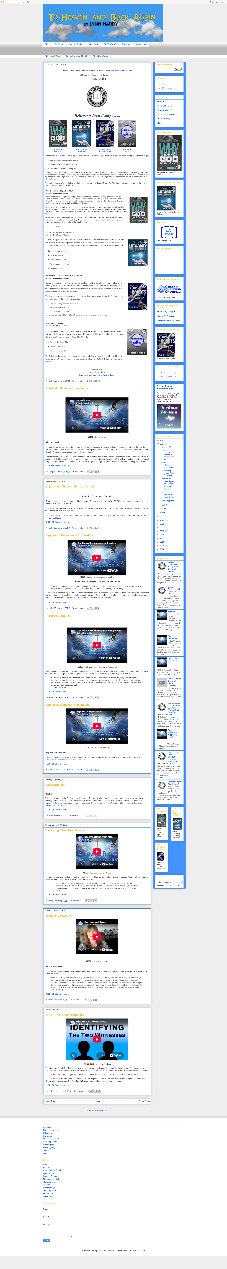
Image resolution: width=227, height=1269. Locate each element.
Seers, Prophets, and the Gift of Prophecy (174, 590)
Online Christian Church (76, 56)
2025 (162, 440)
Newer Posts (50, 1101)
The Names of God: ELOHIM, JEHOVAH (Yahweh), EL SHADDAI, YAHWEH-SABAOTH (168, 708)
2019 (162, 531)
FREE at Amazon (52, 226)
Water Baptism (55, 784)
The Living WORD (50, 1191)
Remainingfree (48, 1145)
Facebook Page (53, 56)
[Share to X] (93, 381)
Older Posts (144, 1101)
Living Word (92, 44)
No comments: (78, 381)
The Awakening (163, 119)
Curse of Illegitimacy (172, 637)
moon (45, 1153)
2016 (162, 542)
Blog (47, 44)
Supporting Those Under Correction (69, 486)
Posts (162, 84)
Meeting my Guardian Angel (168, 320)
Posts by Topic (75, 44)
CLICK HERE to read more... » (57, 466)
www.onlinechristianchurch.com (120, 71)
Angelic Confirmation (165, 316)
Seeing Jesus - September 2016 (165, 387)
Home (97, 1101)
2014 (162, 549)
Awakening (47, 1127)
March (165, 512)
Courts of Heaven (164, 106)
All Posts (59, 44)
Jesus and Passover (59, 915)
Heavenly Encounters (166, 114)
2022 (162, 520)
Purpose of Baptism (58, 615)
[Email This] (88, 381)
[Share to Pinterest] (98, 381)
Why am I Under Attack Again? (175, 783)
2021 (162, 524)
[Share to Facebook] (95, 381)
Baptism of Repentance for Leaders (69, 535)
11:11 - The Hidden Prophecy (64, 1014)
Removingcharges (50, 1148)
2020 (162, 527)
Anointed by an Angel (166, 312)
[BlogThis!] (90, 381)
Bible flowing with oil (51, 1130)
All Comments (166, 88)
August (165, 447)
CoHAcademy (48, 1133)
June (164, 509)
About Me (126, 44)
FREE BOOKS (110, 44)
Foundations (48, 1136)
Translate (176, 885)
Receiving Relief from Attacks (65, 830)
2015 (162, 545)
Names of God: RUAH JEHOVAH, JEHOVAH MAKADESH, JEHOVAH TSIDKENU (169, 758)
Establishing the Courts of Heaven (174, 681)
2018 (162, 535)
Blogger (142, 1251)
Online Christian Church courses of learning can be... (168, 454)
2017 (162, 538)
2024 (162, 444)
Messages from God (165, 110)
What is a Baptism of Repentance (67, 704)
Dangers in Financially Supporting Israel (172, 733)
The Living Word (100, 56)
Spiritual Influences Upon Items (66, 388)
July (164, 505)
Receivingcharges (50, 1142)
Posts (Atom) (102, 1111)
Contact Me (141, 44)
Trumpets (46, 1150)
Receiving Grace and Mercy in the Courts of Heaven (173, 566)
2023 (162, 517)
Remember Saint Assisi (172, 659)
